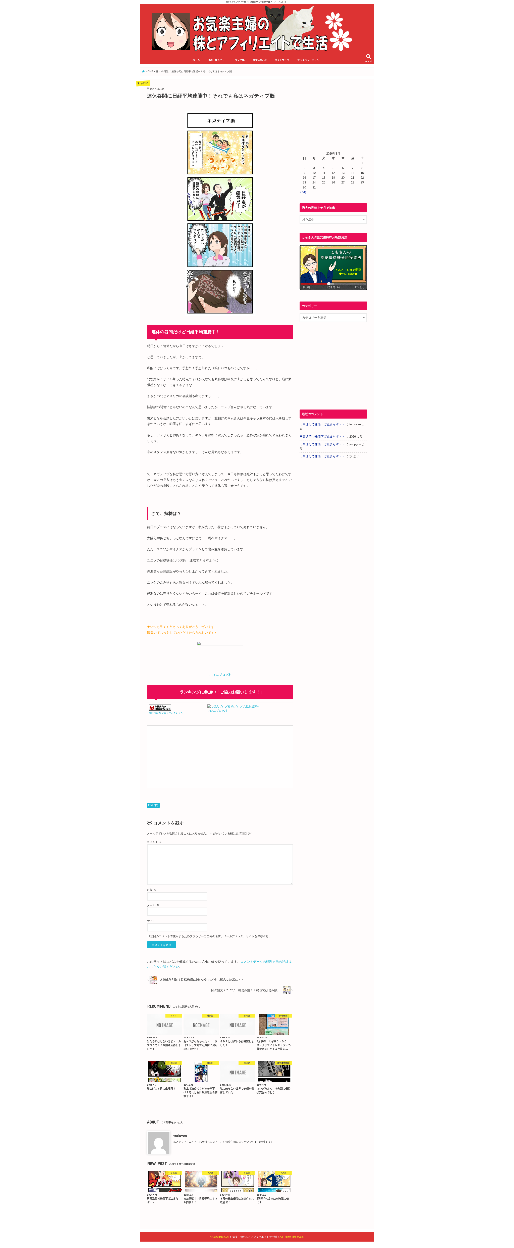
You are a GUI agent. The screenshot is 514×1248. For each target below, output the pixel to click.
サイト (151, 920)
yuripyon (180, 1135)
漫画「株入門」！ (217, 60)
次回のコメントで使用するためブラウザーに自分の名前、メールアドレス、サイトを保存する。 (210, 936)
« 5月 (303, 192)
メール (153, 905)
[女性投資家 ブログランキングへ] (160, 708)
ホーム (196, 60)
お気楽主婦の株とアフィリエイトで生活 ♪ (254, 1236)
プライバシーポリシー (309, 60)
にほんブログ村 (217, 710)
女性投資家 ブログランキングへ (166, 712)
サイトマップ (282, 60)
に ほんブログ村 (220, 674)
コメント (154, 842)
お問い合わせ (260, 60)
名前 (151, 889)
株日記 (154, 805)
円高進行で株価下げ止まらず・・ (322, 424)
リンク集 (240, 60)
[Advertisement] (183, 756)
